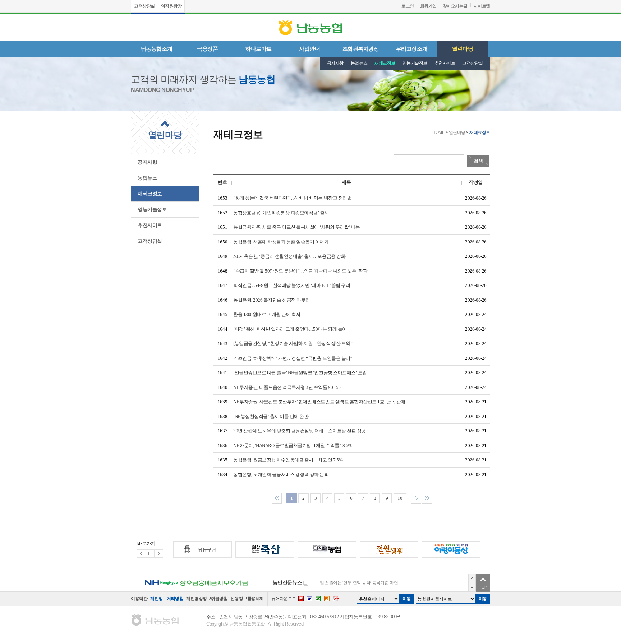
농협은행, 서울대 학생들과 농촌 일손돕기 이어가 (281, 242)
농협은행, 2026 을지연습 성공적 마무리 (271, 300)
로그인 (407, 6)
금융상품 (207, 49)
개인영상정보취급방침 (206, 598)
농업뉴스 (359, 63)
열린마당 (462, 49)
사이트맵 (482, 6)
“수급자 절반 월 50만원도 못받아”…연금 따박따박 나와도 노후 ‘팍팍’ (301, 271)
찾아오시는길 (455, 6)
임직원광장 (171, 6)
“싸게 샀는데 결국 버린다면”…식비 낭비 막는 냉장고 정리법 (292, 198)
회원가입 (428, 6)
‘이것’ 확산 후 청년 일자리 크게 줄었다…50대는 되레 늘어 (290, 329)
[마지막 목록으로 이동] (427, 497)
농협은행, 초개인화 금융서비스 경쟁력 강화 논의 (281, 474)
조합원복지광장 (360, 49)
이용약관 (139, 598)
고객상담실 (144, 6)
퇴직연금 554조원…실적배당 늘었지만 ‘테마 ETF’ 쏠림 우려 (291, 285)
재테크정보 (384, 63)
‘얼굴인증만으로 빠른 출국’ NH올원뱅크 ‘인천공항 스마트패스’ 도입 (300, 372)
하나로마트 (258, 49)
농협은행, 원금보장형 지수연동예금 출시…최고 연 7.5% (287, 459)
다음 (472, 587)
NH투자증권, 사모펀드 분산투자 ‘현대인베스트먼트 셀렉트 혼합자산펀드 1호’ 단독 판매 (319, 401)
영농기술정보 (414, 63)
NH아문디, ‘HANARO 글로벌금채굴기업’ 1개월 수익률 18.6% (292, 445)
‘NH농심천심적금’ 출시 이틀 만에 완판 (270, 416)
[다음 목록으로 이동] (416, 497)
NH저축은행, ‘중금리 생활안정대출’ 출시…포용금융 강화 (289, 256)
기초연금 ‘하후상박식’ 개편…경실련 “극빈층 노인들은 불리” (292, 358)
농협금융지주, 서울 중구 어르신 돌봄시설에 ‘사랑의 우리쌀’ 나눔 (296, 227)
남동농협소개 (156, 49)
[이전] (158, 553)
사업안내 (309, 49)
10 (399, 498)
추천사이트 (444, 63)
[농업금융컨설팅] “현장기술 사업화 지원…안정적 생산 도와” (292, 343)
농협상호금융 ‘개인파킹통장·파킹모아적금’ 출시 (281, 212)
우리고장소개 (411, 49)
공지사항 (335, 63)
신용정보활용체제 (246, 598)
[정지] (150, 553)
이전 (472, 578)
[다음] (141, 553)
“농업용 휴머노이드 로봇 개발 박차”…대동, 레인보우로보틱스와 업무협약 (386, 582)
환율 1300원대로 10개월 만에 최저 (266, 314)
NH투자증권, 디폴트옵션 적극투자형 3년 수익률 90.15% (287, 387)
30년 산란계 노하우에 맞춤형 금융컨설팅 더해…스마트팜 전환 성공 (299, 430)
